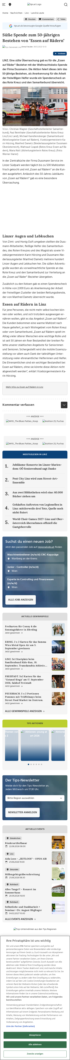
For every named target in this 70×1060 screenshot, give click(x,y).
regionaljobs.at (46, 547)
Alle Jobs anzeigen (20, 600)
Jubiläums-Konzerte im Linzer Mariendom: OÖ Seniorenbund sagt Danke (37, 466)
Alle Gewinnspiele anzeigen (23, 711)
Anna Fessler (27, 46)
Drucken (31, 19)
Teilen (62, 19)
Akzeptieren (35, 1035)
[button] (4, 4)
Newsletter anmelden (22, 812)
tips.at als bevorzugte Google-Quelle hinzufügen (37, 26)
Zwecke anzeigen (35, 1054)
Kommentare (48, 19)
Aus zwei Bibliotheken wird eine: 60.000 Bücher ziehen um (38, 494)
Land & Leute (37, 13)
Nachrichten (16, 13)
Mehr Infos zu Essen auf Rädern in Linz (24, 387)
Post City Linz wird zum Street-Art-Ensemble (35, 480)
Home (5, 13)
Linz (27, 13)
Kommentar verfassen (18, 405)
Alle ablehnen (35, 1044)
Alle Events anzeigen (19, 919)
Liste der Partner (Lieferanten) (20, 1026)
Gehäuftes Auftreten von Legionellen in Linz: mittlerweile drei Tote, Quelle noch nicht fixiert (38, 508)
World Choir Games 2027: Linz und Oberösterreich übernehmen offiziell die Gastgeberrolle (38, 522)
